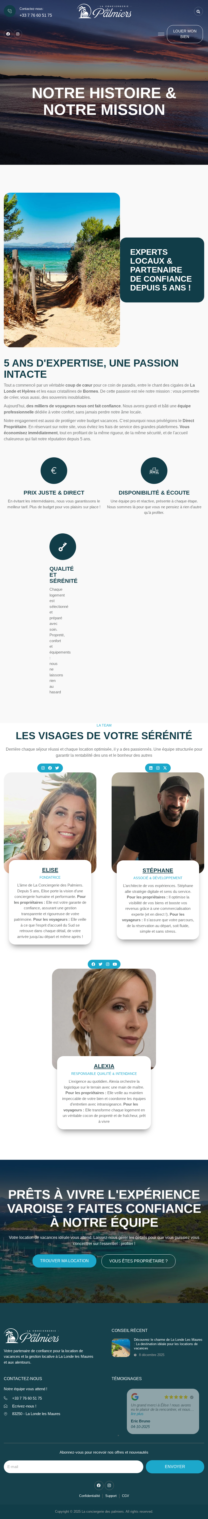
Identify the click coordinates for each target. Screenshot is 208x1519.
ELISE (50, 870)
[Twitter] (57, 768)
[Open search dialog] (198, 11)
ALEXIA (104, 1066)
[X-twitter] (165, 768)
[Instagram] (18, 34)
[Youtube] (115, 964)
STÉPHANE (158, 870)
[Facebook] (8, 34)
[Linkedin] (151, 768)
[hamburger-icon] (161, 34)
